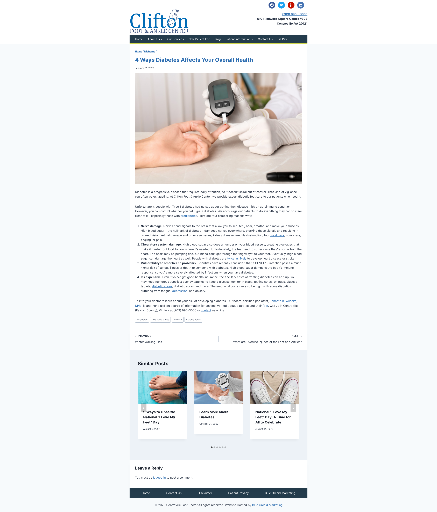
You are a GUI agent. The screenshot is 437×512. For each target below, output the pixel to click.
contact (206, 310)
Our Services (175, 39)
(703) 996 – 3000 (294, 14)
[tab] (212, 447)
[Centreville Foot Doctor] (159, 21)
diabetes (142, 319)
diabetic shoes (162, 286)
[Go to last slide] (143, 407)
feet (265, 305)
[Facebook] (272, 5)
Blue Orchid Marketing (280, 493)
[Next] (293, 407)
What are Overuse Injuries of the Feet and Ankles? (267, 339)
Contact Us (265, 39)
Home (139, 39)
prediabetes (189, 216)
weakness (277, 235)
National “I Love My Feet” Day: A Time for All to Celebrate (273, 417)
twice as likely (236, 258)
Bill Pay (282, 39)
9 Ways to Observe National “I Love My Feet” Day (159, 417)
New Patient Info (199, 39)
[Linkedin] (300, 5)
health (177, 319)
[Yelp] (291, 5)
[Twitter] (281, 5)
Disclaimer (205, 493)
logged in (159, 477)
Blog (218, 39)
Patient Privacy (238, 493)
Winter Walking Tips (148, 339)
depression (179, 291)
